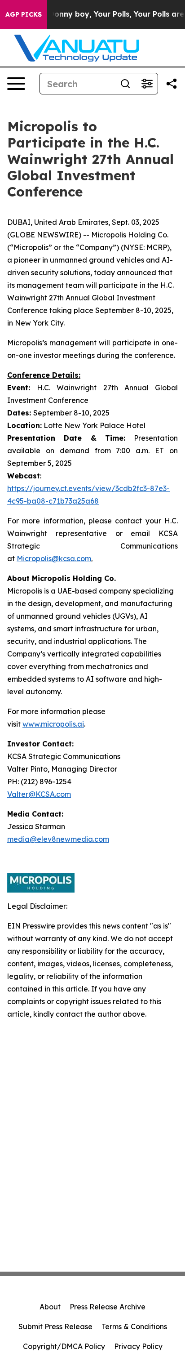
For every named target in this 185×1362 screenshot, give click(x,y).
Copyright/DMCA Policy (64, 1346)
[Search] (125, 83)
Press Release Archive (107, 1306)
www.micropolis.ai (53, 723)
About (50, 1306)
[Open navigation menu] (16, 84)
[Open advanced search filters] (147, 83)
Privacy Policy (138, 1346)
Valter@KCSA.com (39, 794)
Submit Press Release (55, 1326)
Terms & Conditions (134, 1326)
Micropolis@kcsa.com (54, 558)
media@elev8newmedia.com (58, 839)
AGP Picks (23, 14)
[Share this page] (171, 84)
